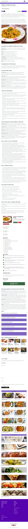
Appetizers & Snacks (4, 501)
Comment (3, 365)
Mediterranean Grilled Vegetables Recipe (7, 424)
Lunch (4, 3)
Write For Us (15, 510)
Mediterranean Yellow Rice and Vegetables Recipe (6, 399)
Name (2, 377)
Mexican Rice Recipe (17, 432)
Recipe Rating (3, 362)
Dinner (2, 504)
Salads (15, 501)
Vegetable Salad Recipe (5, 432)
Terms (2, 518)
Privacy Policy (16, 513)
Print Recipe (19, 11)
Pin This (20, 222)
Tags (14, 505)
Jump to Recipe (24, 11)
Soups (15, 504)
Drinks (2, 505)
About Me (15, 509)
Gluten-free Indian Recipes (5, 8)
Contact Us (2, 515)
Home (2, 3)
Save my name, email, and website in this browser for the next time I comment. (13, 385)
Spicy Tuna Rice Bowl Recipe (18, 424)
